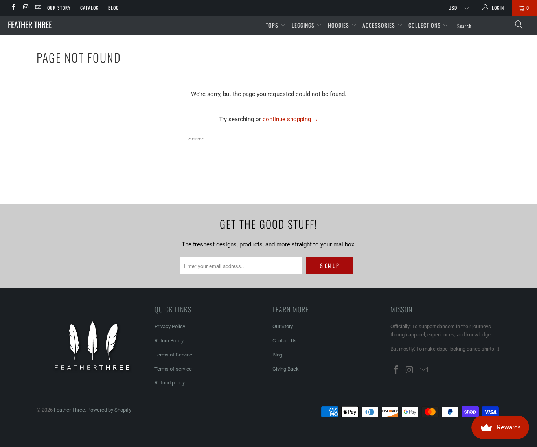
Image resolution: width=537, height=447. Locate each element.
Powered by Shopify (109, 410)
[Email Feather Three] (38, 8)
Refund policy (169, 383)
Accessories (379, 25)
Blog (113, 7)
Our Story (59, 7)
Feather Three (30, 24)
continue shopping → (290, 119)
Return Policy (169, 341)
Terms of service (173, 369)
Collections (425, 25)
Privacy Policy (169, 326)
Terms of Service (173, 355)
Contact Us (284, 341)
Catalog (89, 7)
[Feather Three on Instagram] (25, 8)
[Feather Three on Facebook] (13, 8)
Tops (273, 25)
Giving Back (285, 369)
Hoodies (339, 25)
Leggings (304, 25)
